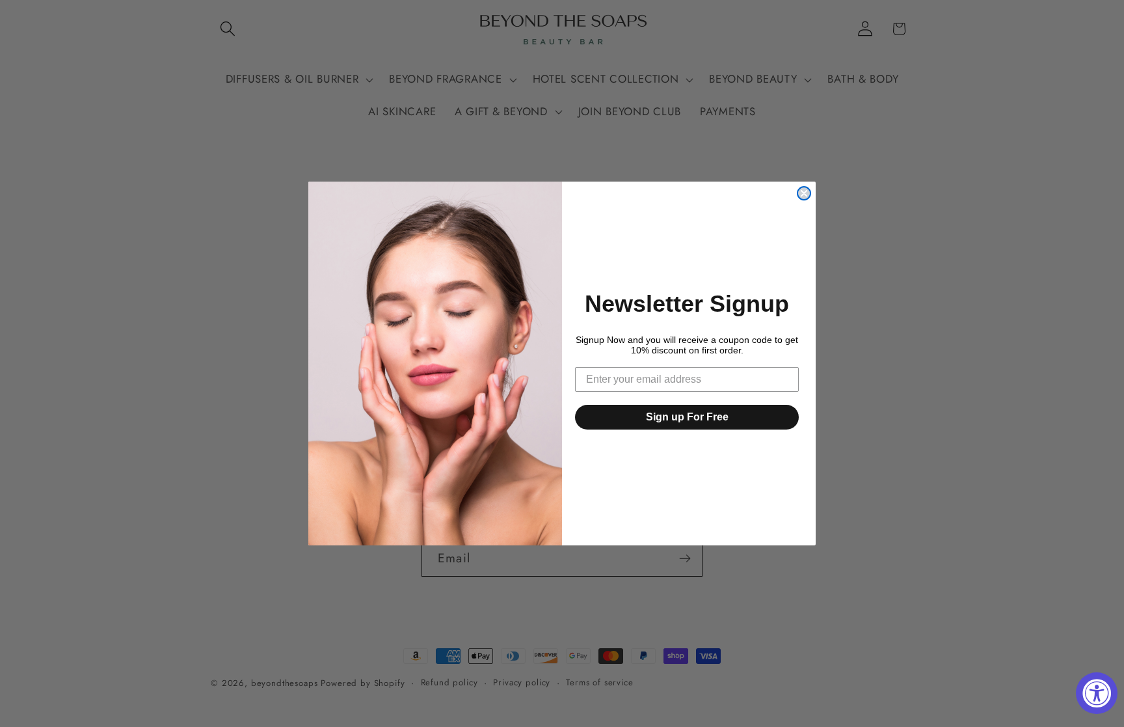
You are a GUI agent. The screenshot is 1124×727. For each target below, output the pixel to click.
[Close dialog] (803, 193)
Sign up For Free (687, 416)
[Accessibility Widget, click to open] (1096, 693)
